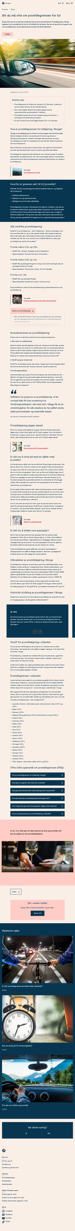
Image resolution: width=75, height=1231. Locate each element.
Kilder (14, 892)
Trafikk (7, 34)
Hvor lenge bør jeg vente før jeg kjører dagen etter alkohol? (34, 806)
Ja (26, 1133)
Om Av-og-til (7, 1161)
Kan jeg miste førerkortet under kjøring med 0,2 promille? (33, 790)
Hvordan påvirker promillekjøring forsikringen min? (31, 798)
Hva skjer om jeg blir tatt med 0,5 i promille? (28, 783)
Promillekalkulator (8, 1178)
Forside (5, 9)
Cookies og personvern (10, 1168)
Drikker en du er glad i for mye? (13, 1198)
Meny (68, 3)
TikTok (8, 1222)
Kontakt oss (6, 1164)
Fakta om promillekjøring (21, 311)
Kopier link (37, 913)
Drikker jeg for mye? (9, 1194)
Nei (49, 1133)
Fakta (13, 9)
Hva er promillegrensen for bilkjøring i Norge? (29, 775)
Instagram (9, 1211)
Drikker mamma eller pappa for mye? (15, 1201)
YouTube (9, 1218)
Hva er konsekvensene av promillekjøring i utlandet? (31, 814)
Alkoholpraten (7, 1184)
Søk (59, 3)
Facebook (9, 1214)
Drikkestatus (6, 1181)
